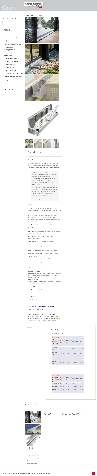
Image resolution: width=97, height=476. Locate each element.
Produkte (33, 15)
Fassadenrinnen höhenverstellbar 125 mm (63, 414)
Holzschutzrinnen (55, 316)
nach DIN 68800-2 (32, 318)
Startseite (27, 15)
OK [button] (93, 473)
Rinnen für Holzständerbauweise (45, 318)
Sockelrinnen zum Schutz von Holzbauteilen (44, 314)
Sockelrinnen (57, 318)
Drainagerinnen (38, 316)
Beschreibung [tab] (30, 327)
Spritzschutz (53, 320)
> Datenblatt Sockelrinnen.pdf (35, 309)
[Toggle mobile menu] (94, 3)
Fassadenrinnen (46, 316)
